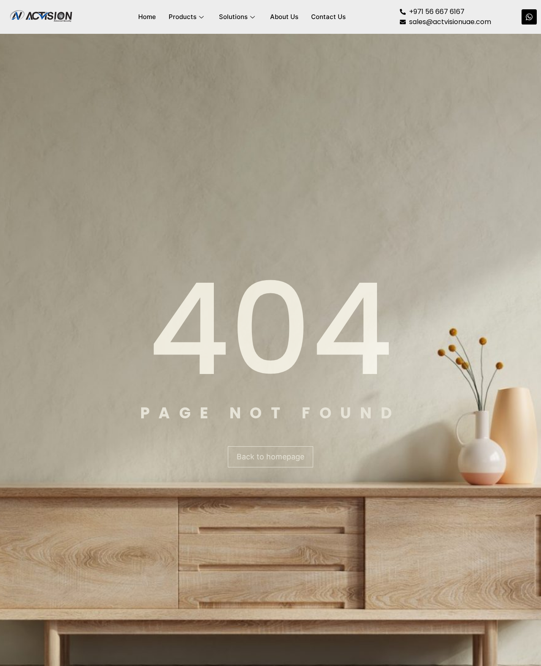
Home (147, 17)
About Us (284, 17)
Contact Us (328, 17)
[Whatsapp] (529, 17)
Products (183, 17)
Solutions (233, 17)
